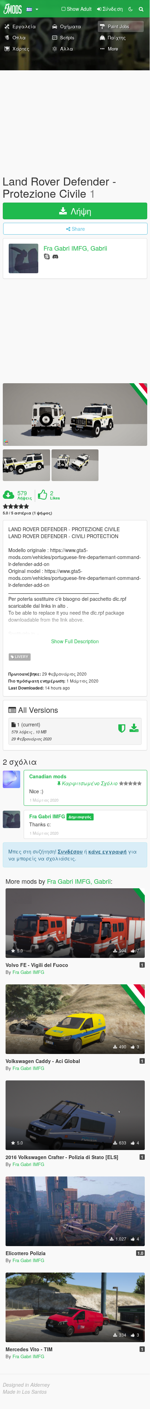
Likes (55, 498)
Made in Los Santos (25, 1391)
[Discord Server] (55, 256)
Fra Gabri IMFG (47, 816)
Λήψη (79, 211)
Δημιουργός (80, 816)
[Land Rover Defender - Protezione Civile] (75, 414)
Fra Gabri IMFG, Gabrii (75, 248)
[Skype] (47, 256)
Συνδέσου (70, 851)
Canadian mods (47, 776)
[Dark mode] (130, 8)
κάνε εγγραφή (107, 851)
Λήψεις (24, 498)
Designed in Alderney (26, 1384)
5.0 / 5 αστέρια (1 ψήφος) (27, 513)
